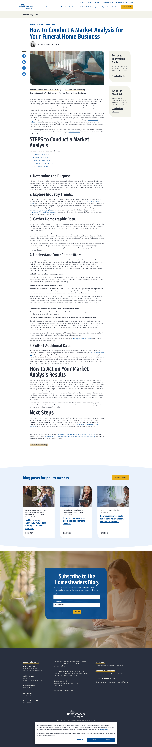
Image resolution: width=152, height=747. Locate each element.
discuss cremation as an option (41, 210)
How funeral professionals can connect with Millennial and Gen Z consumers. (112, 519)
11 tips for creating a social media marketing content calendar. (74, 521)
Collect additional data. (40, 166)
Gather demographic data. (41, 160)
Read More (29, 533)
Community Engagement (35, 514)
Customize (80, 739)
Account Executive (74, 132)
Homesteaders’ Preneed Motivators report (43, 212)
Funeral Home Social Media (73, 512)
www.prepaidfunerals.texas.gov (64, 683)
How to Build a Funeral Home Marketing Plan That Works (76, 434)
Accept (94, 739)
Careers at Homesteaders (105, 678)
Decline (108, 739)
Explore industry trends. (41, 157)
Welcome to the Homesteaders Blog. (45, 90)
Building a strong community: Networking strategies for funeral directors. (35, 524)
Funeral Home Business (34, 512)
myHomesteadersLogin (105, 670)
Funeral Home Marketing (75, 90)
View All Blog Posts (30, 14)
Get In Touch (100, 662)
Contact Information (31, 662)
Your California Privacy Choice (63, 691)
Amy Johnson (52, 44)
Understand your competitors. (43, 163)
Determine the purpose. (41, 154)
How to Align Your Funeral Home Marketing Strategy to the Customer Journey (70, 436)
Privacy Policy (104, 729)
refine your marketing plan (82, 338)
